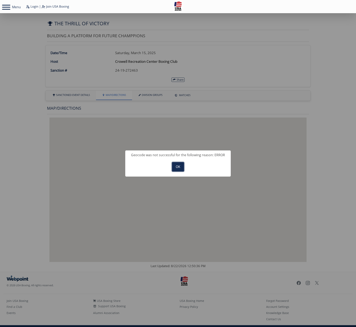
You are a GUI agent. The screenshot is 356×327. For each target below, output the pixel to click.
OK (178, 166)
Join (57, 6)
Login (34, 6)
